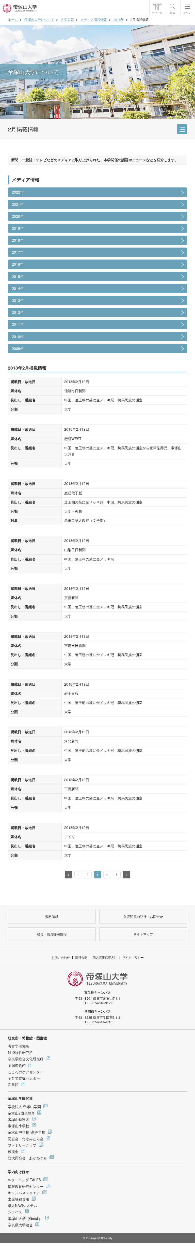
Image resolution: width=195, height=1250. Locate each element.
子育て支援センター (24, 1078)
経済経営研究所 (20, 1052)
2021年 (18, 204)
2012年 (18, 312)
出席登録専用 (18, 1199)
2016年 (18, 264)
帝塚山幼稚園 (18, 1119)
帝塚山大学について (39, 19)
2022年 (18, 192)
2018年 (118, 19)
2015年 (18, 276)
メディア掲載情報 (93, 19)
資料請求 (51, 916)
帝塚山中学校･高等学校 (26, 1132)
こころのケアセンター (25, 1071)
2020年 (18, 216)
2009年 (18, 348)
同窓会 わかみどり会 (25, 1138)
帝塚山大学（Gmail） (25, 1218)
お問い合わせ (61, 957)
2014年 (18, 288)
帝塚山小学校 (18, 1125)
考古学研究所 (18, 1046)
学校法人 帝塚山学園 (24, 1106)
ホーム (13, 19)
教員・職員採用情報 (52, 934)
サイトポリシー (133, 957)
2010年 (18, 336)
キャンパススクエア (24, 1192)
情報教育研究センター (25, 1186)
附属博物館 (17, 1065)
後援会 (13, 1151)
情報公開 (81, 957)
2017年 (18, 252)
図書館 (13, 1084)
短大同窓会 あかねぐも (27, 1157)
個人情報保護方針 (105, 957)
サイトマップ (143, 934)
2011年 (18, 324)
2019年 (18, 228)
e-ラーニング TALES (24, 1179)
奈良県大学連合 (20, 1224)
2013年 (18, 300)
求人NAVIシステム (22, 1205)
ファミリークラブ (22, 1145)
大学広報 (67, 19)
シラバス (15, 1211)
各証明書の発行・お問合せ (143, 916)
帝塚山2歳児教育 (21, 1113)
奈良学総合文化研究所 (25, 1058)
